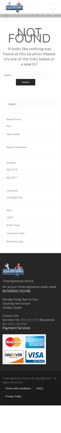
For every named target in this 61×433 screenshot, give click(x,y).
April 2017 (11, 177)
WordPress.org (14, 241)
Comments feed (15, 233)
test (8, 126)
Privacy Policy (13, 396)
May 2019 (11, 169)
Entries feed (12, 225)
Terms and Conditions (18, 388)
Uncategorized (14, 197)
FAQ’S (39, 388)
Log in (9, 217)
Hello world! (12, 134)
